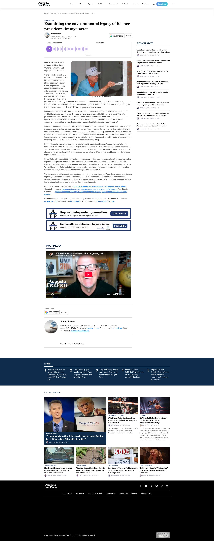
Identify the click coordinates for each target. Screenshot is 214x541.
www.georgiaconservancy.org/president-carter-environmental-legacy (89, 189)
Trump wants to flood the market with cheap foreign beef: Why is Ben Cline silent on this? (75, 438)
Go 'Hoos (121, 415)
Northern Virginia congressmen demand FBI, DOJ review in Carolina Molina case (58, 470)
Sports (90, 4)
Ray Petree (145, 425)
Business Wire (114, 4)
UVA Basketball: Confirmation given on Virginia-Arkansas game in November (122, 420)
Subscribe (125, 4)
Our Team (145, 4)
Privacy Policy (146, 493)
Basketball (113, 415)
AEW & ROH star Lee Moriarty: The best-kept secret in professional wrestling (153, 420)
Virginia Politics (53, 433)
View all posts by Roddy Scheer (72, 344)
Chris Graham (144, 55)
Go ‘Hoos (101, 4)
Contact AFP (67, 493)
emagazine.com (50, 201)
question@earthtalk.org (105, 201)
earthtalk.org (75, 201)
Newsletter (111, 493)
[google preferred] (116, 35)
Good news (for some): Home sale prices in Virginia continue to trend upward (123, 470)
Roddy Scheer (67, 321)
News (72, 4)
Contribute (162, 4)
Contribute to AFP (95, 493)
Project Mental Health (128, 493)
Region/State (49, 20)
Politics (80, 4)
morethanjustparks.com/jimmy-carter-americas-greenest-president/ (99, 186)
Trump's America (51, 465)
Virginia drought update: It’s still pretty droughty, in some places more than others (90, 470)
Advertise (136, 4)
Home (46, 13)
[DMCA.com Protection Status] (163, 535)
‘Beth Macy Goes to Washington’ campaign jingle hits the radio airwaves (154, 470)
